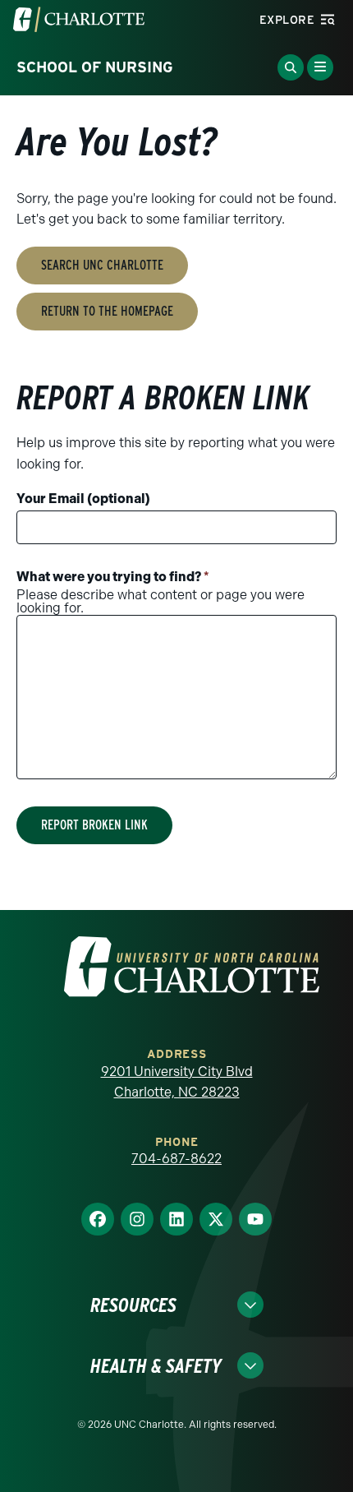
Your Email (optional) (83, 498)
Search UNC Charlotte (102, 265)
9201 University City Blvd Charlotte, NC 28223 (177, 1082)
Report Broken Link (94, 825)
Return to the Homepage (107, 311)
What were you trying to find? (112, 576)
